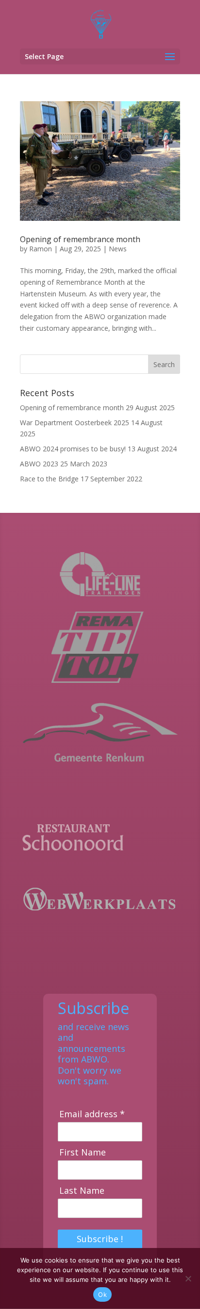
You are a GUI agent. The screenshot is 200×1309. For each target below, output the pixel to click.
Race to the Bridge (49, 478)
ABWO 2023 (39, 463)
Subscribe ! (100, 1239)
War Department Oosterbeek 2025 (74, 422)
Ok (102, 1294)
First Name (82, 1152)
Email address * (92, 1114)
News (118, 248)
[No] (188, 1278)
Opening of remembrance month (80, 239)
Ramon (40, 248)
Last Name (81, 1190)
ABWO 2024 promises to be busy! (73, 448)
